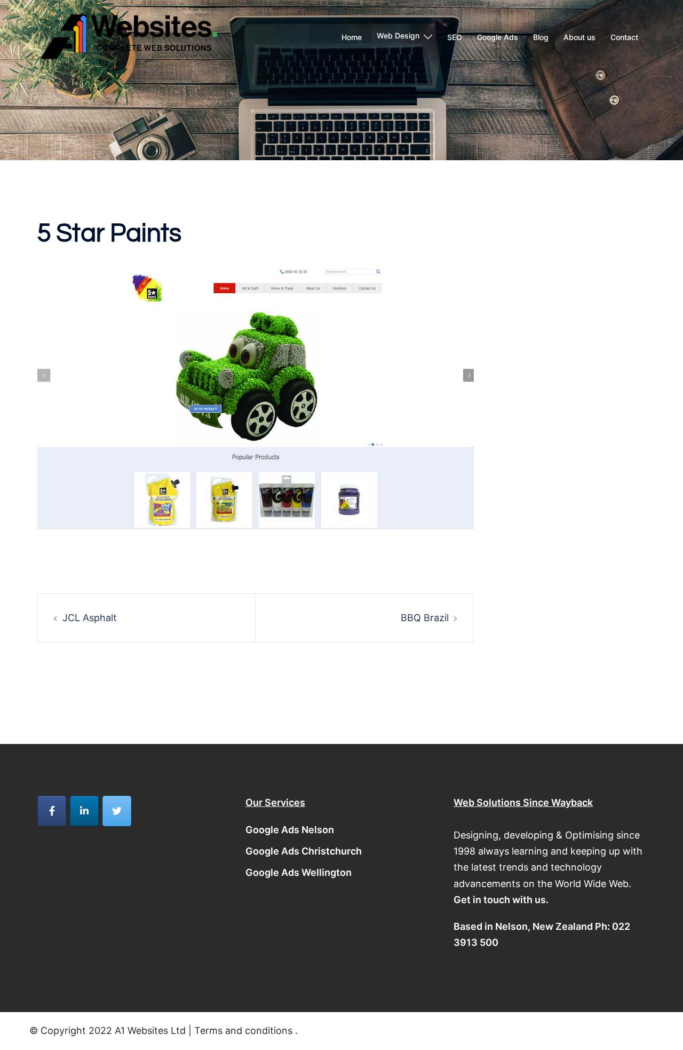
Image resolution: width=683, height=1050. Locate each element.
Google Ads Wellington (298, 872)
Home (352, 37)
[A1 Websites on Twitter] (116, 811)
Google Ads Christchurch (303, 851)
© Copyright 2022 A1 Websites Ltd (108, 1030)
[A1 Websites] (127, 36)
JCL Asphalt (89, 617)
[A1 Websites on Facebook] (51, 811)
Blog (541, 37)
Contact (624, 37)
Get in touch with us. (501, 899)
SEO (454, 37)
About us (579, 37)
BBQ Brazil (425, 617)
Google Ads (497, 37)
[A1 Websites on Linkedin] (84, 811)
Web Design (398, 35)
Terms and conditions (243, 1030)
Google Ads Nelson (289, 829)
